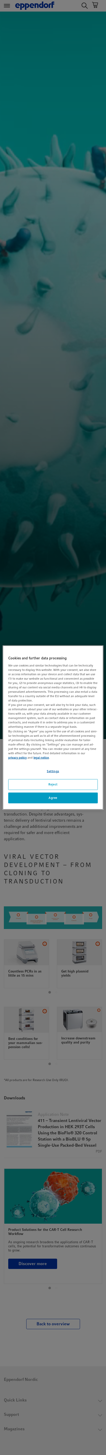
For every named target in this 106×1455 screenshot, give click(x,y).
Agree (53, 797)
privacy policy (17, 757)
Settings (53, 771)
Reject (52, 784)
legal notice (41, 757)
